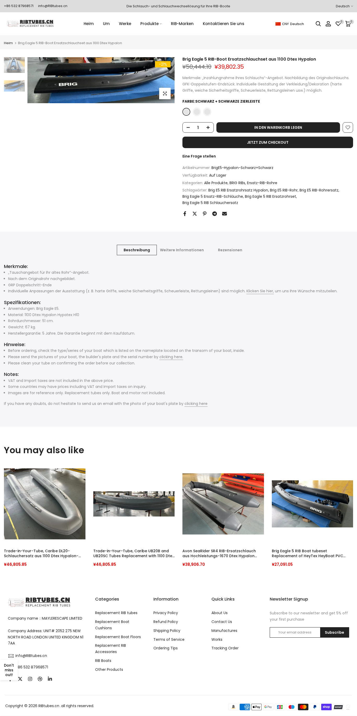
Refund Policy (165, 621)
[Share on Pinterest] (204, 213)
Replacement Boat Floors (118, 636)
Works (216, 639)
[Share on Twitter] (194, 213)
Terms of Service (169, 639)
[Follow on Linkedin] (50, 679)
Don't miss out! (9, 670)
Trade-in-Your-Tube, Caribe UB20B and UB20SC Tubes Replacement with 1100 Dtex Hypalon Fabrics (133, 554)
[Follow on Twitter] (20, 679)
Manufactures (224, 630)
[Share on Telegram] (214, 213)
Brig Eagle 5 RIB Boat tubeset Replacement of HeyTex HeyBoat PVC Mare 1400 (307, 554)
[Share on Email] (224, 213)
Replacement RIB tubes (116, 612)
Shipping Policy (166, 630)
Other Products (109, 669)
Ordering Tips (165, 648)
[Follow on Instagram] (30, 679)
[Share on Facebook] (184, 213)
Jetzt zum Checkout (268, 142)
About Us (219, 612)
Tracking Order (225, 648)
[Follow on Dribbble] (40, 679)
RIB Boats (103, 660)
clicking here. (171, 356)
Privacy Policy (165, 612)
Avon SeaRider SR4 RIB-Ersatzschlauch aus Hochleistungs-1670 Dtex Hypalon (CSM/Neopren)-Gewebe (219, 554)
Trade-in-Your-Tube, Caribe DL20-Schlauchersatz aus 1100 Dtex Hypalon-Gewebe (41, 554)
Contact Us (221, 621)
